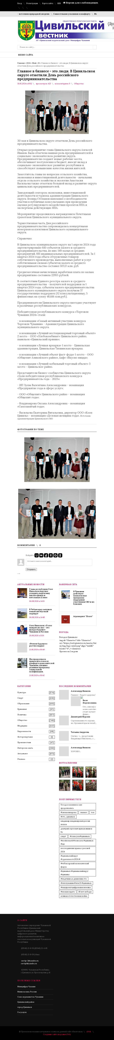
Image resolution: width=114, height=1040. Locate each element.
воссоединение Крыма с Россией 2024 (75, 850)
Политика (22, 715)
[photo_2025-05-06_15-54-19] (64, 772)
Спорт (20, 698)
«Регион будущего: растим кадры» (38, 645)
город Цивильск (24, 1007)
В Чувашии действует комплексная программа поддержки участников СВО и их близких (83, 597)
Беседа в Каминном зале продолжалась (71, 806)
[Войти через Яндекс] (51, 555)
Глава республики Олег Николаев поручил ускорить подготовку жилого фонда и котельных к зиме (41, 593)
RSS (59, 3)
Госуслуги (21, 1012)
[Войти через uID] (36, 555)
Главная (20, 63)
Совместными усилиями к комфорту (61, 14)
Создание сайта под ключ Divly (57, 1034)
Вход (19, 3)
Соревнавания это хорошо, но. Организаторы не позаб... (83, 720)
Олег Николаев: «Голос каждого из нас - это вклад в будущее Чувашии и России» (40, 628)
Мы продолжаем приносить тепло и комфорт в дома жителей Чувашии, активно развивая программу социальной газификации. (41, 665)
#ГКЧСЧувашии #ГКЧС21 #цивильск (76, 883)
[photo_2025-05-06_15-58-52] (77, 772)
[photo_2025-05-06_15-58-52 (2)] (91, 772)
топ (92, 812)
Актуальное (23, 753)
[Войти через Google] (55, 555)
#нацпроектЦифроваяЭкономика (76, 887)
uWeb (88, 1031)
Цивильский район (25, 1002)
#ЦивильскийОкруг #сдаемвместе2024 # (70, 857)
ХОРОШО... (80, 749)
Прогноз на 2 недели (69, 651)
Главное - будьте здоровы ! (83, 702)
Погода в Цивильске (68, 637)
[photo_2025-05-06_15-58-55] (91, 785)
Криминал (22, 709)
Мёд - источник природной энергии (21, 14)
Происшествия (24, 742)
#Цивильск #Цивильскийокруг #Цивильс (74, 873)
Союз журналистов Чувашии (30, 997)
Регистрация (32, 3)
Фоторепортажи (25, 737)
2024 (28, 63)
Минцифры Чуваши (26, 986)
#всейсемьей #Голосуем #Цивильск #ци (77, 842)
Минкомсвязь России (27, 992)
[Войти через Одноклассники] (60, 555)
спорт (63, 836)
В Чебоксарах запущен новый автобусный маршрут (40, 611)
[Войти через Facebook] (46, 555)
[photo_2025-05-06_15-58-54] (77, 785)
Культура (22, 692)
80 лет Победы (85, 892)
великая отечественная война (74, 896)
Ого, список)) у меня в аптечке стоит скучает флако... (89, 707)
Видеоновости (24, 731)
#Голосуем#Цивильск (80, 836)
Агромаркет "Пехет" (83, 616)
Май (34, 63)
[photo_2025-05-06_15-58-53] (64, 785)
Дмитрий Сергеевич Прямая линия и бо (76, 830)
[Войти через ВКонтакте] (41, 555)
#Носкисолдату (68, 892)
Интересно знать (25, 748)
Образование (23, 703)
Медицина (22, 726)
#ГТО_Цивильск (68, 817)
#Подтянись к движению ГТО (74, 879)
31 (39, 63)
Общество (79, 83)
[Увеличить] (57, 460)
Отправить (31, 569)
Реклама (21, 759)
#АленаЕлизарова (68, 812)
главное (83, 812)
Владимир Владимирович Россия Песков (75, 823)
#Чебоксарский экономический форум (75, 865)
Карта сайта (47, 3)
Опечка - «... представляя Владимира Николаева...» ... (83, 735)
